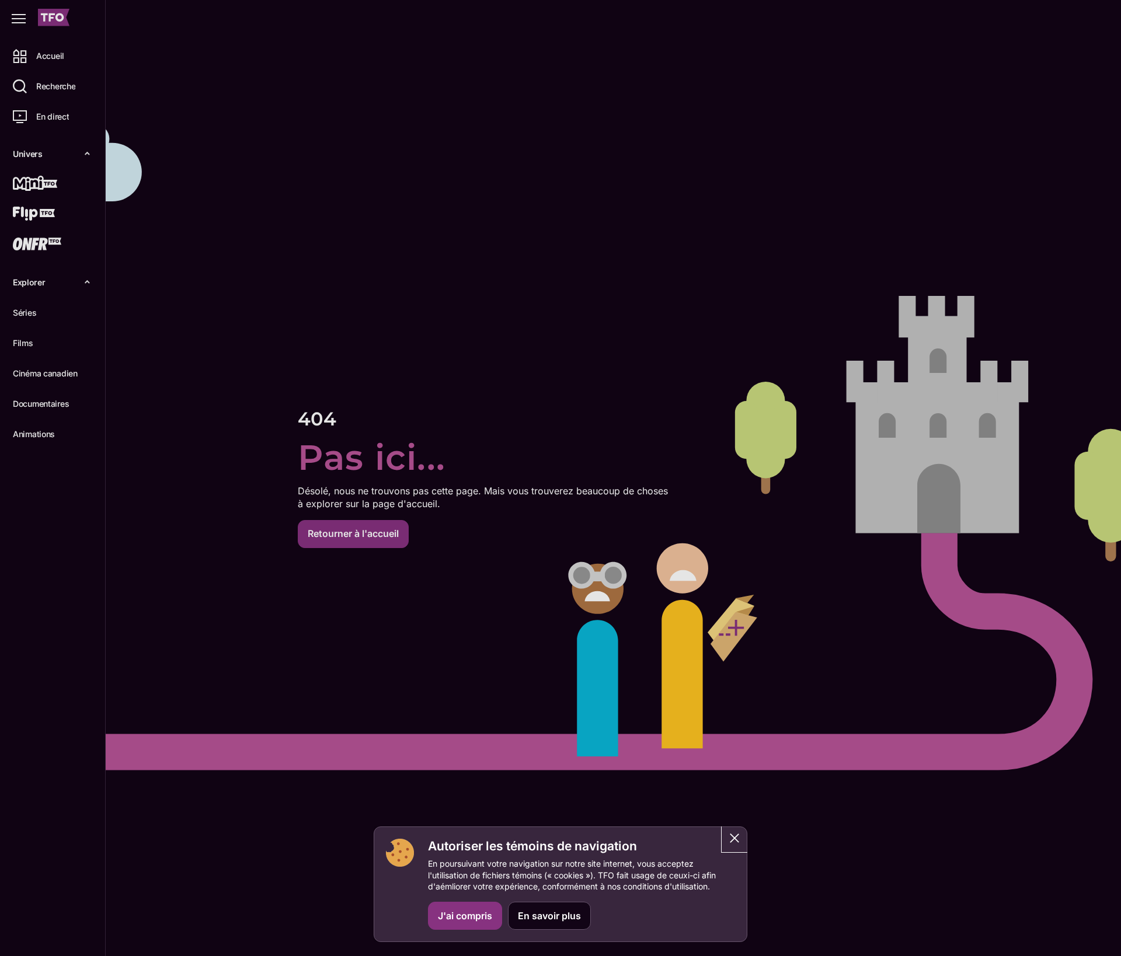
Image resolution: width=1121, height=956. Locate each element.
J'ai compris (465, 916)
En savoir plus (549, 916)
